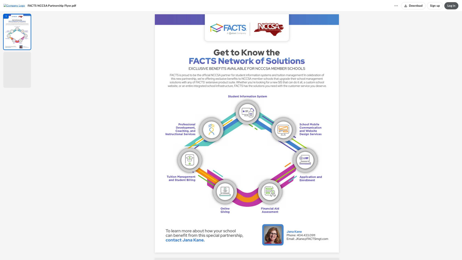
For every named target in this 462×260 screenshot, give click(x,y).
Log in (451, 5)
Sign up (435, 5)
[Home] (14, 5)
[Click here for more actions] (396, 5)
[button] (17, 31)
